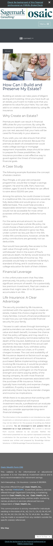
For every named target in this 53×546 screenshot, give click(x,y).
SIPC (21, 490)
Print (7, 51)
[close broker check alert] (49, 2)
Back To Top (42, 537)
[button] (44, 24)
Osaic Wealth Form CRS (12, 467)
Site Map (5, 528)
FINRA (16, 490)
